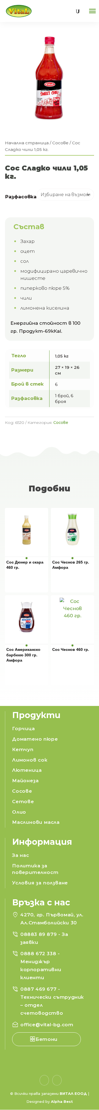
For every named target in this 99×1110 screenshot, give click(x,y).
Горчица (23, 728)
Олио (19, 812)
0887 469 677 (39, 989)
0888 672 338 (39, 953)
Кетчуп (23, 749)
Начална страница (27, 142)
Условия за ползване (40, 883)
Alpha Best (62, 1101)
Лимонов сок (30, 760)
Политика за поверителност (35, 869)
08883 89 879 (39, 934)
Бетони (46, 1039)
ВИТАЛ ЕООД (73, 1093)
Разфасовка (21, 196)
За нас (20, 855)
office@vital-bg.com (46, 1024)
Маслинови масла (36, 822)
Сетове (23, 801)
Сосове (60, 142)
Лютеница (27, 770)
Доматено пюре (35, 739)
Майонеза (25, 780)
